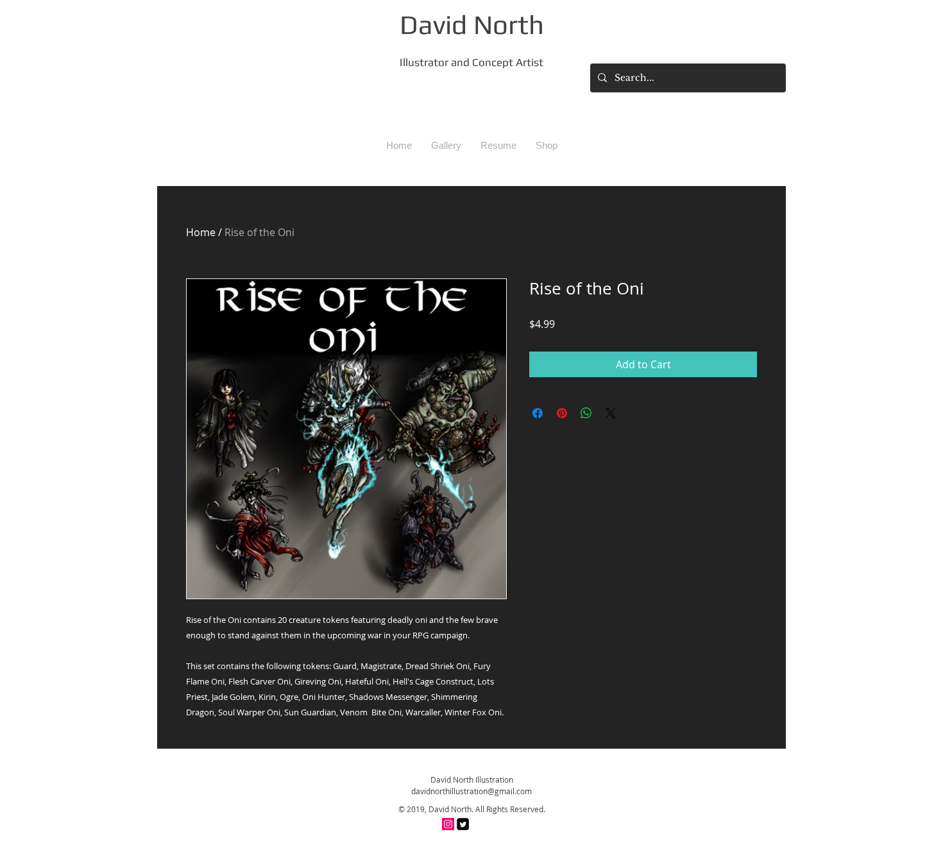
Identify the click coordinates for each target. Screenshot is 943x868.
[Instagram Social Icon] (448, 824)
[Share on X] (610, 413)
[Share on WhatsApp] (586, 413)
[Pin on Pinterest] (562, 413)
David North (472, 24)
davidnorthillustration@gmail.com (471, 791)
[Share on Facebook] (537, 413)
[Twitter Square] (463, 824)
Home (201, 232)
